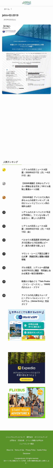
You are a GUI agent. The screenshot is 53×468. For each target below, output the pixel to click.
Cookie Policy (41, 450)
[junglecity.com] (26, 3)
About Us (10, 450)
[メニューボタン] (3, 3)
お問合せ (13, 440)
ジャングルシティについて (15, 437)
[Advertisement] (26, 128)
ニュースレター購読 (26, 443)
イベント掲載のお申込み (34, 440)
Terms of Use (19, 450)
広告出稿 (21, 440)
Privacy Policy (30, 450)
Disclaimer (26, 453)
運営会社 (29, 437)
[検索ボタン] (50, 3)
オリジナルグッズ (41, 437)
